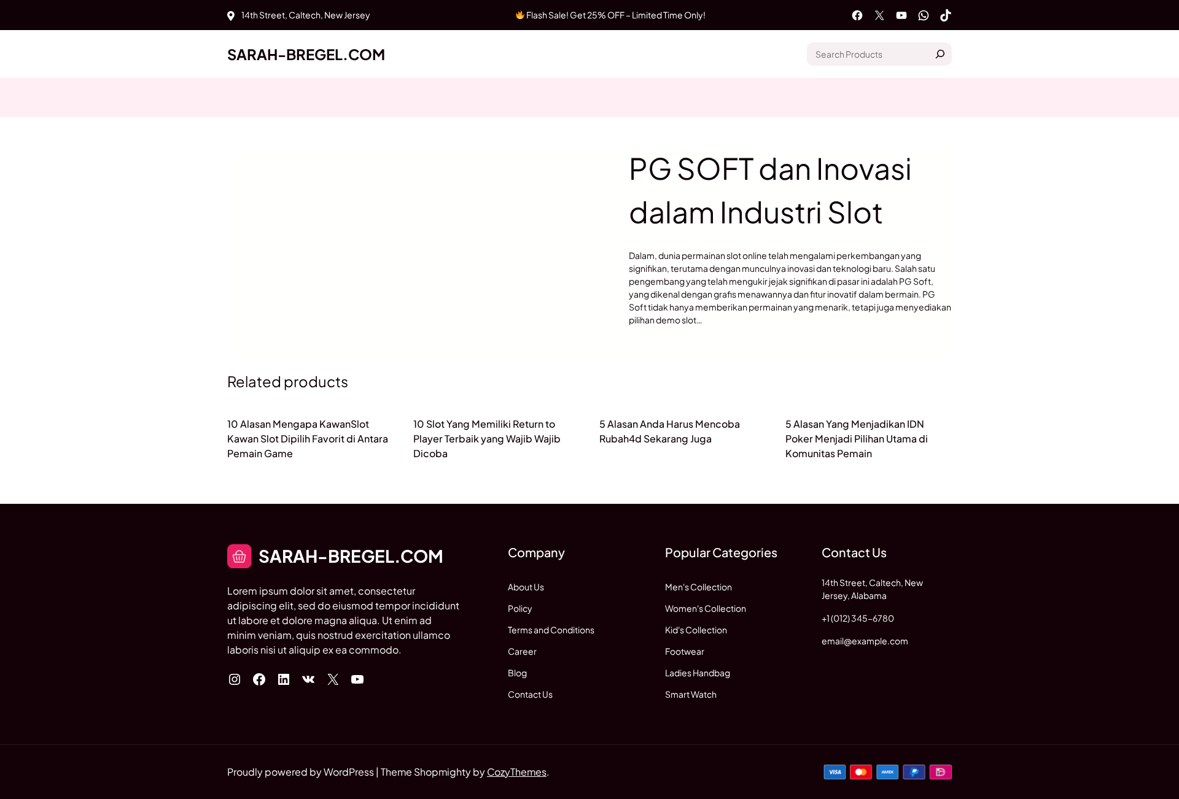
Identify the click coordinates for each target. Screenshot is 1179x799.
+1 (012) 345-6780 (858, 617)
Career (522, 651)
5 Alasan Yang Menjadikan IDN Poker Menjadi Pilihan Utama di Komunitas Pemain (856, 438)
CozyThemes (517, 771)
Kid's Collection (696, 629)
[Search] (940, 54)
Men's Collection (698, 586)
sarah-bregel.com (306, 54)
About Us (526, 586)
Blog (517, 672)
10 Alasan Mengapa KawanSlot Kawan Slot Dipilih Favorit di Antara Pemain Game (307, 438)
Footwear (684, 651)
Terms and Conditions (551, 629)
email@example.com (865, 640)
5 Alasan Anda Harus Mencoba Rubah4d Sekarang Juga (669, 431)
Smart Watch (691, 694)
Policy (520, 608)
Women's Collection (705, 608)
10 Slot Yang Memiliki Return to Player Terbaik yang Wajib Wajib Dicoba (487, 438)
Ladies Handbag (697, 672)
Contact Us (530, 694)
